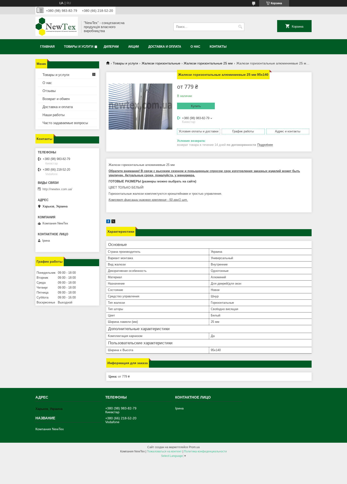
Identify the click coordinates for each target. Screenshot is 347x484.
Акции (133, 46)
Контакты (218, 46)
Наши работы (53, 115)
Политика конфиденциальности (205, 451)
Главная (47, 46)
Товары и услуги (78, 46)
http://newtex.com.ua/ (57, 189)
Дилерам (111, 46)
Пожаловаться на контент (164, 451)
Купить (196, 106)
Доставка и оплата (164, 46)
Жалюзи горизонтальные (161, 63)
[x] (113, 222)
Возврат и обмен (56, 99)
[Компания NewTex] (56, 27)
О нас (195, 46)
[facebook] (108, 222)
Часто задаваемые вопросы (65, 123)
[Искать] (240, 27)
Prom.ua (194, 447)
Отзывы (49, 91)
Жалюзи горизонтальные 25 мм (208, 63)
